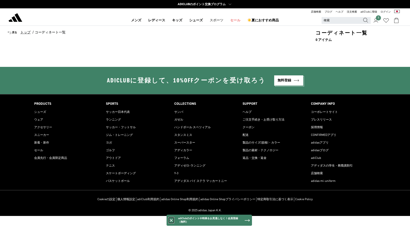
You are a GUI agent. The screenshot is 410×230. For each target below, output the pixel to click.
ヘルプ (339, 12)
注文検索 (352, 12)
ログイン (386, 12)
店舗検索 (316, 12)
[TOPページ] (15, 18)
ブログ (328, 12)
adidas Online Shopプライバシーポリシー (227, 199)
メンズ (136, 20)
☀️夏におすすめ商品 (263, 20)
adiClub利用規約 (148, 199)
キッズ (177, 20)
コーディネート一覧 (50, 32)
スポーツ (216, 20)
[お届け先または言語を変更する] (396, 12)
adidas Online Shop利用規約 (179, 199)
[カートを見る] (396, 20)
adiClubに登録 (368, 12)
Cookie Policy (304, 199)
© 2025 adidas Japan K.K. (205, 210)
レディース (156, 20)
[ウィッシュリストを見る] (386, 20)
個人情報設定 (126, 199)
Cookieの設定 (106, 199)
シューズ (196, 20)
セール (235, 20)
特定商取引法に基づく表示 (275, 199)
